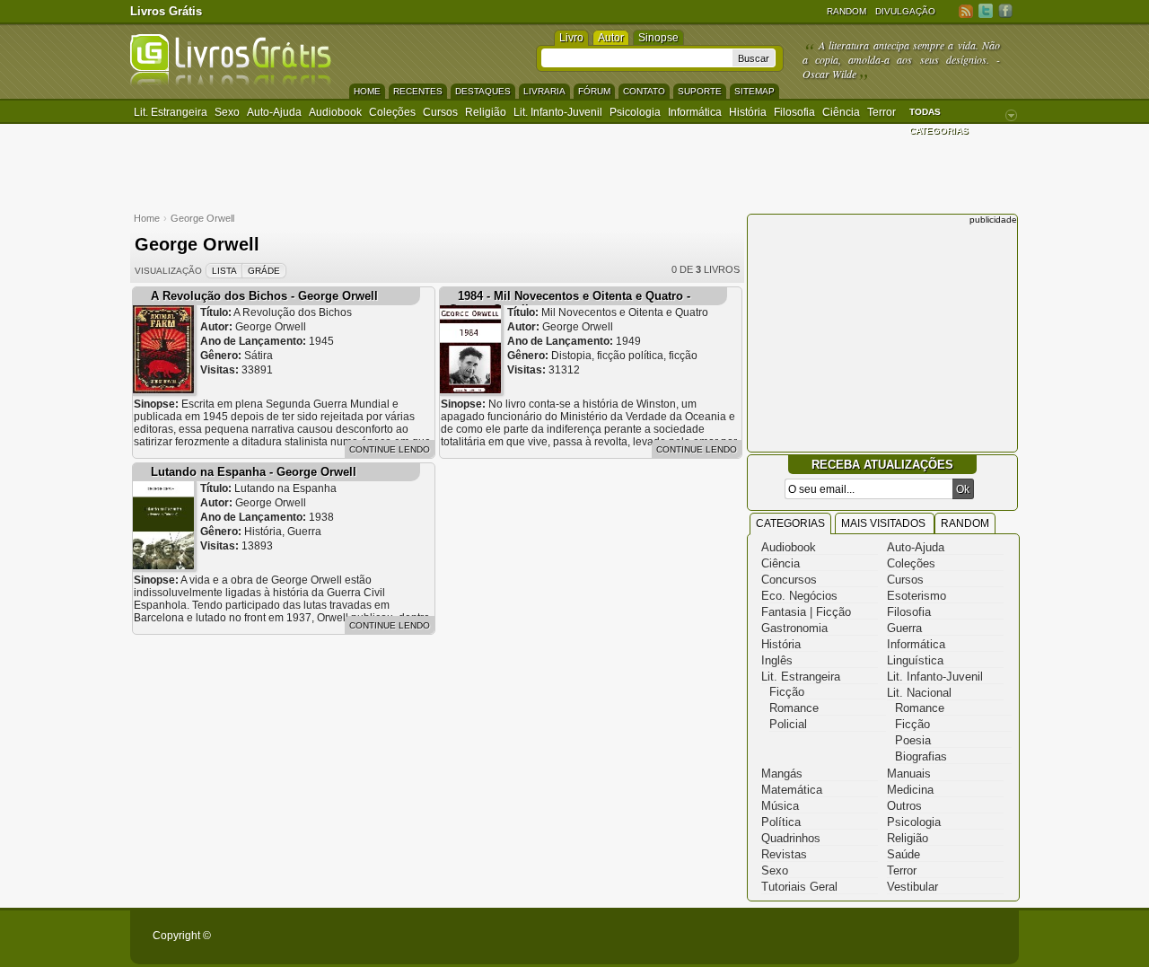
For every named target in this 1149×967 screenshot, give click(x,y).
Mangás (782, 773)
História (748, 112)
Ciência (841, 112)
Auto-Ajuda (915, 547)
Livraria (544, 91)
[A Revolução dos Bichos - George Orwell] (163, 389)
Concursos (789, 579)
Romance (794, 708)
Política (781, 822)
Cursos (440, 112)
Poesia (913, 740)
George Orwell (202, 218)
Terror (881, 112)
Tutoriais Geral (799, 886)
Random (846, 11)
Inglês (777, 660)
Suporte (700, 91)
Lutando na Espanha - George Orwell (253, 472)
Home (367, 91)
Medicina (910, 789)
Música (780, 806)
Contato (644, 91)
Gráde (264, 271)
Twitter (985, 10)
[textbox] (636, 57)
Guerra (904, 628)
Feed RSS (966, 10)
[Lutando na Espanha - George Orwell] (163, 565)
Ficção (786, 692)
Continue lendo (389, 449)
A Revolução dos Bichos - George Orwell (264, 296)
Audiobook (335, 112)
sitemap (754, 91)
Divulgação (905, 11)
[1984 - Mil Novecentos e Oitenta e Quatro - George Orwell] (470, 389)
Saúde (903, 854)
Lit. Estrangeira (170, 112)
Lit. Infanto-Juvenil (557, 112)
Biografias (921, 756)
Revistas (784, 854)
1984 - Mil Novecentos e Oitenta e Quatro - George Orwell (569, 302)
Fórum (594, 91)
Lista (224, 271)
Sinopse (658, 37)
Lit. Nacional (919, 692)
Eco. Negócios (799, 595)
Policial (788, 724)
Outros (904, 806)
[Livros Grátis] (230, 82)
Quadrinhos (790, 838)
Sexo (227, 112)
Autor (611, 37)
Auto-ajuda (274, 112)
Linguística (915, 660)
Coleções (392, 112)
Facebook (1005, 10)
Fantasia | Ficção (806, 612)
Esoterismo (916, 595)
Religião (485, 112)
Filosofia (794, 112)
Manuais (909, 773)
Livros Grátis (166, 11)
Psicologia (635, 112)
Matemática (791, 789)
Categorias (790, 523)
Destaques (483, 91)
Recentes (418, 91)
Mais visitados (884, 523)
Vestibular (912, 886)
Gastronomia (794, 628)
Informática (695, 112)
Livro (571, 37)
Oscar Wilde (829, 73)
